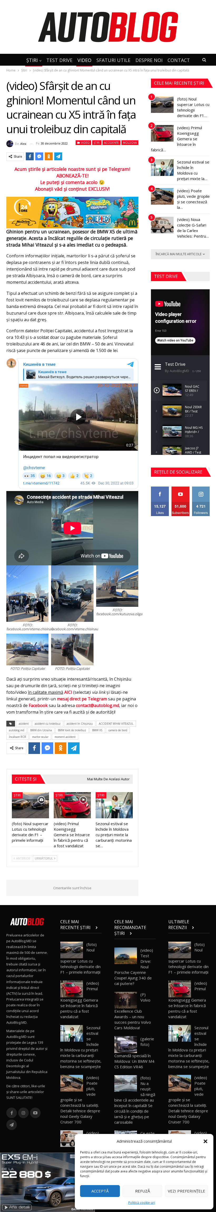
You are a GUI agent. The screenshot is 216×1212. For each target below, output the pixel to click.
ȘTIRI (32, 60)
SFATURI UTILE (113, 60)
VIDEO (84, 60)
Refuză (142, 1191)
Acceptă (100, 1191)
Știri (97, 143)
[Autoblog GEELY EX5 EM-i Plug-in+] (47, 1182)
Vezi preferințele (186, 1191)
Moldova (130, 143)
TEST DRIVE (59, 60)
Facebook (38, 705)
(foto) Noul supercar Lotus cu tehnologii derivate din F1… (193, 107)
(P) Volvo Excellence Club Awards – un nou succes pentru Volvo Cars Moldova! (132, 1011)
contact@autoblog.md (97, 705)
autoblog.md (16, 730)
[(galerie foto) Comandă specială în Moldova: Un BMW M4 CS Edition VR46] (125, 1044)
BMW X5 (97, 730)
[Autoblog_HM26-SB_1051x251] (72, 212)
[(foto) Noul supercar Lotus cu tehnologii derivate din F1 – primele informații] (30, 805)
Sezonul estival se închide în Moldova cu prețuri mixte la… (193, 170)
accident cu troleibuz (48, 723)
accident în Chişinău (80, 723)
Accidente (111, 143)
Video (85, 143)
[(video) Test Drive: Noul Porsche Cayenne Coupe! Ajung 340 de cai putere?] (125, 956)
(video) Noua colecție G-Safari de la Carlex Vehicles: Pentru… (193, 228)
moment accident (65, 737)
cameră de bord (118, 730)
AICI (68, 692)
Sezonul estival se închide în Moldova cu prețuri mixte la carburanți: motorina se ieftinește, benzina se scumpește (80, 1047)
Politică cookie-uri (141, 1202)
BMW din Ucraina (41, 730)
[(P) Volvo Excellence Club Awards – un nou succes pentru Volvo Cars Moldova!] (125, 1000)
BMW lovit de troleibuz (72, 730)
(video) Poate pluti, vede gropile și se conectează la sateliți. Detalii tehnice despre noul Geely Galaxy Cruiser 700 (80, 1099)
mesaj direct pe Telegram (82, 699)
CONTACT (179, 60)
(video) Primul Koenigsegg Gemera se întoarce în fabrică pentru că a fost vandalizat (79, 999)
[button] (205, 1141)
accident (24, 723)
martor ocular (40, 737)
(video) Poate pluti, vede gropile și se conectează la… (193, 199)
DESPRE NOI (149, 60)
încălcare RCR (17, 737)
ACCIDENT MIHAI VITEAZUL (116, 723)
